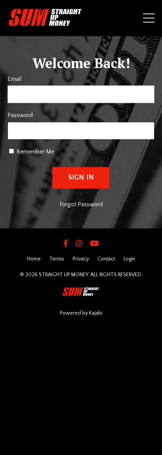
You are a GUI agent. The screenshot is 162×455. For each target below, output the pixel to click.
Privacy (81, 259)
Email (14, 79)
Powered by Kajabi (81, 313)
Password (20, 115)
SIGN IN (81, 177)
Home (34, 259)
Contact (106, 259)
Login (129, 259)
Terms (56, 259)
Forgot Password (81, 204)
